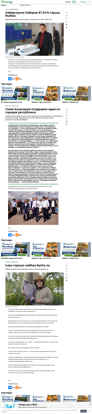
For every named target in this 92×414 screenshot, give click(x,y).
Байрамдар (8, 105)
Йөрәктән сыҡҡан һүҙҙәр (83, 2)
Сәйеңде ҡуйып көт (25, 5)
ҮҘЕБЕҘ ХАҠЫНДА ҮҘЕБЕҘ (74, 2)
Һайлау (3, 5)
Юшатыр (6, 2)
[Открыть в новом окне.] (11, 78)
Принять (83, 411)
